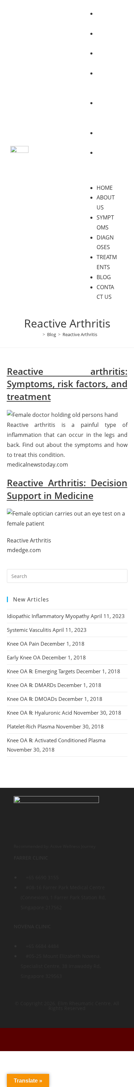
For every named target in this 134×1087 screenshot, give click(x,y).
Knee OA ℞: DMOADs (32, 698)
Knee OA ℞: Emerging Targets (41, 671)
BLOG (104, 277)
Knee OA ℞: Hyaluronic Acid (39, 712)
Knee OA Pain (23, 643)
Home (105, 188)
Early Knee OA (24, 657)
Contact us (106, 162)
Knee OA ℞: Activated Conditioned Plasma (56, 740)
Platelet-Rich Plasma (31, 726)
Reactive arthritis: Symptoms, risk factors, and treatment (67, 384)
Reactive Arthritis (80, 334)
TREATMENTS (107, 113)
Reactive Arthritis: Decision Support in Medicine (67, 489)
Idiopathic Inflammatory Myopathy (48, 616)
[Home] (39, 334)
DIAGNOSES (105, 83)
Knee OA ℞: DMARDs (31, 685)
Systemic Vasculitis (29, 629)
